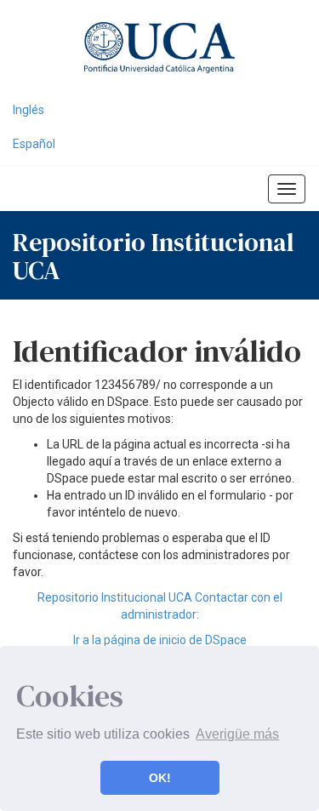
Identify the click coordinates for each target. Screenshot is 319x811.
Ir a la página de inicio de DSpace (160, 640)
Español (34, 144)
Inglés (28, 110)
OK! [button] (160, 778)
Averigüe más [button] (237, 734)
